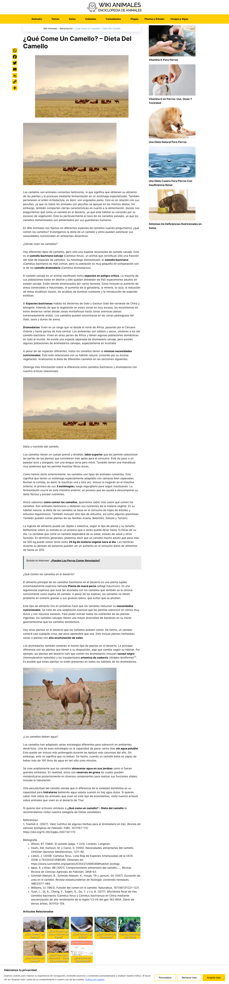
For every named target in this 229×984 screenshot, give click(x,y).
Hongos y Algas (179, 18)
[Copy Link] (15, 82)
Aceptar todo (214, 977)
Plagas (134, 18)
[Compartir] (15, 88)
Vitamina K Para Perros (163, 59)
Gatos (72, 18)
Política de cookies (94, 979)
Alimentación (66, 28)
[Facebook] (15, 57)
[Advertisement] (175, 365)
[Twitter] (15, 63)
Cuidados (90, 18)
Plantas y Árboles (154, 18)
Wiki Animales (50, 28)
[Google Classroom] (15, 75)
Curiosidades (113, 18)
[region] (114, 974)
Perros (55, 18)
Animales (36, 18)
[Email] (15, 69)
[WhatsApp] (15, 50)
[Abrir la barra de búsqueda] (195, 19)
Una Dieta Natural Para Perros (167, 142)
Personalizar (165, 977)
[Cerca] (226, 968)
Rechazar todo (189, 977)
